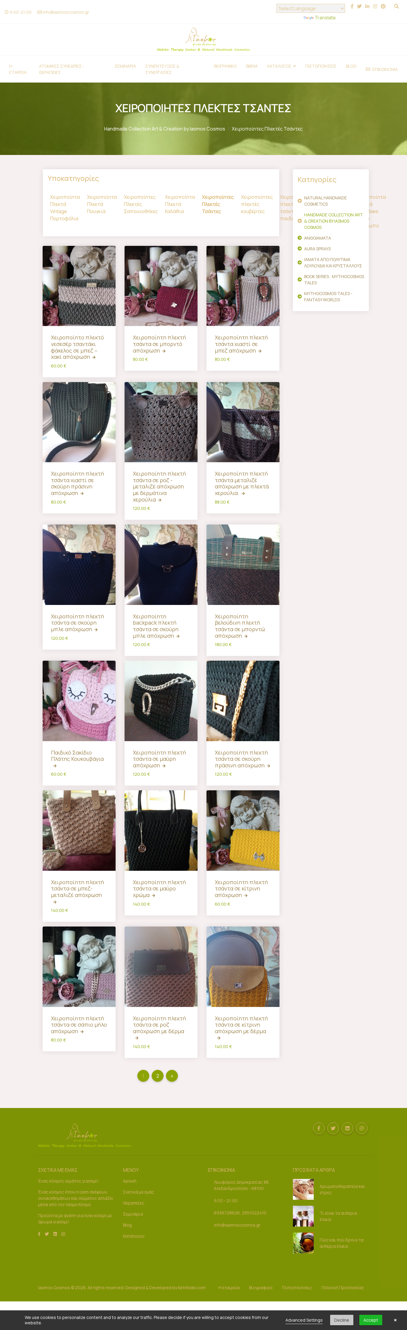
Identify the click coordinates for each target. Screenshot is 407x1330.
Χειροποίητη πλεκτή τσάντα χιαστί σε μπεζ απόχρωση (241, 344)
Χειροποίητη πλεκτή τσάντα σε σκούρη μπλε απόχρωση (77, 623)
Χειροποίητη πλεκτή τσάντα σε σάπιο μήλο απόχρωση (79, 1025)
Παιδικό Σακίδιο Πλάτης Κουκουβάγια (77, 756)
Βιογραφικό (261, 1287)
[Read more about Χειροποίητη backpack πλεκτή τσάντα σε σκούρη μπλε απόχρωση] (161, 564)
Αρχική (129, 1181)
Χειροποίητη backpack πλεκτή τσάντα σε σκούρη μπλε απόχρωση (155, 626)
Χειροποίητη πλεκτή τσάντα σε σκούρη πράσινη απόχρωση (241, 759)
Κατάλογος (134, 1236)
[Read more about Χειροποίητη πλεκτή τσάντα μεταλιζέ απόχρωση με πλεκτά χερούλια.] (242, 422)
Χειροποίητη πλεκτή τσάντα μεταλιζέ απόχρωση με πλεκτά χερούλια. (242, 483)
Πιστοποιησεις (320, 66)
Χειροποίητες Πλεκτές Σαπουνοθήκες (141, 204)
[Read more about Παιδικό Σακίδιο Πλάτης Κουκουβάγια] (79, 701)
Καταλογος (279, 66)
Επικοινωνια (385, 69)
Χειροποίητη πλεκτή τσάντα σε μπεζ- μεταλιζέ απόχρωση (77, 888)
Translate (325, 17)
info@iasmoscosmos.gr (66, 12)
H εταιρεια (18, 69)
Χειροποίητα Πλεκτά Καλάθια (180, 204)
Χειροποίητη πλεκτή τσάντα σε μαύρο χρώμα (159, 888)
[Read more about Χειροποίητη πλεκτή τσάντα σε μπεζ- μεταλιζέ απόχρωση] (79, 830)
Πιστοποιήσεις (297, 1287)
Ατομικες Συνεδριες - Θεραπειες (61, 69)
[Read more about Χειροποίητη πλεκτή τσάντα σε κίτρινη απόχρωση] (242, 830)
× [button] (395, 1320)
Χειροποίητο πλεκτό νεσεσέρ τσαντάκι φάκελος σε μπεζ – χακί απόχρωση (77, 347)
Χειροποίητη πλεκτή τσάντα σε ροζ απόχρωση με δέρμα (159, 1025)
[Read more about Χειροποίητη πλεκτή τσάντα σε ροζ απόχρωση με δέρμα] (161, 967)
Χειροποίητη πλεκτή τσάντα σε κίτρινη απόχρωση (241, 888)
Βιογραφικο (225, 66)
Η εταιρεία (229, 1287)
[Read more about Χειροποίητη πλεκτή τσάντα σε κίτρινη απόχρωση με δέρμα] (242, 967)
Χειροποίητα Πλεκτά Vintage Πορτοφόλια (65, 208)
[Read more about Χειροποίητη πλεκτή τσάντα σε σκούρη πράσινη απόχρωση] (242, 701)
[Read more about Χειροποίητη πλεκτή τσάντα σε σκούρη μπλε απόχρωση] (79, 564)
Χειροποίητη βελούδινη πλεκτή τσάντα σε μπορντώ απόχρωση (240, 626)
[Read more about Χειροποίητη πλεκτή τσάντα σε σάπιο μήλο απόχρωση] (79, 967)
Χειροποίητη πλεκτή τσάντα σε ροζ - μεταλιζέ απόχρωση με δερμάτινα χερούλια (159, 486)
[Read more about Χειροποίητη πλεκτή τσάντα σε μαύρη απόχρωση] (161, 701)
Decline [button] (341, 1320)
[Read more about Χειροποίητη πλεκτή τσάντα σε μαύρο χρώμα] (161, 830)
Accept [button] (370, 1320)
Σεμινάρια (133, 1214)
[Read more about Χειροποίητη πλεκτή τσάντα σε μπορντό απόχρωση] (161, 286)
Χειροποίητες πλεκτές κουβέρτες (257, 204)
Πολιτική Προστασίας (342, 1287)
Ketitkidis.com (192, 1287)
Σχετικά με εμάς (138, 1192)
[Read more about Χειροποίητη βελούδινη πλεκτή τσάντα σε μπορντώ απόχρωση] (242, 564)
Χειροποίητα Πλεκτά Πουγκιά (102, 204)
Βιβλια (252, 66)
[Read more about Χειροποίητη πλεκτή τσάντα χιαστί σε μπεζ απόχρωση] (242, 286)
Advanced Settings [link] (304, 1320)
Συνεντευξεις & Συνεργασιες (162, 69)
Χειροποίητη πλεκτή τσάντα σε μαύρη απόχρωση (159, 759)
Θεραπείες (133, 1203)
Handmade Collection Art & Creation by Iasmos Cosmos (164, 128)
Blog (351, 66)
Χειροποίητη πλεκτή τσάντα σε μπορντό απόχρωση (159, 344)
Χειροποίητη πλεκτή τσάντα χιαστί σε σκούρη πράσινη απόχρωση (77, 483)
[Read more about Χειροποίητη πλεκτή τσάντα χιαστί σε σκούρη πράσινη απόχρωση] (79, 422)
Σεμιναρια (125, 66)
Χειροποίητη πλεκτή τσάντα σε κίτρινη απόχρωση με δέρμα (241, 1025)
